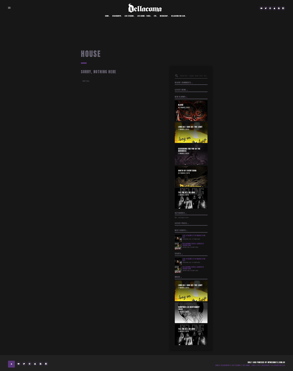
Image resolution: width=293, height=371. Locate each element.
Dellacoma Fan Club (178, 16)
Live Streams (129, 16)
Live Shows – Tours (143, 16)
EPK (155, 16)
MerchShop (164, 16)
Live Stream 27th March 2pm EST (194, 236)
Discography (116, 16)
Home (107, 16)
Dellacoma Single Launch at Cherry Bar (193, 245)
